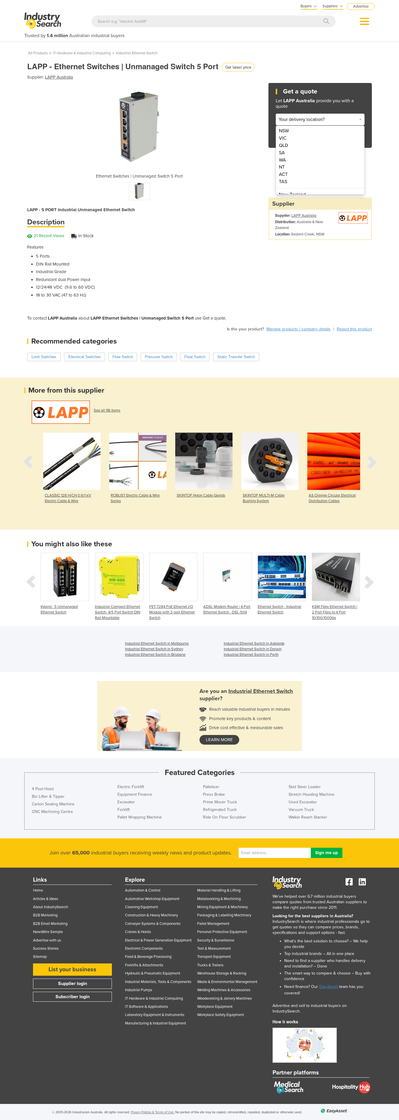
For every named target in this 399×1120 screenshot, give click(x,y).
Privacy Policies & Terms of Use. (152, 1112)
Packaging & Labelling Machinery (224, 915)
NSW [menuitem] (284, 131)
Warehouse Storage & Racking (221, 973)
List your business (72, 969)
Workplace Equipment (215, 1006)
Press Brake (214, 794)
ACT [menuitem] (283, 174)
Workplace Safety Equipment (220, 1014)
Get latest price (238, 67)
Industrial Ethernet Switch (136, 53)
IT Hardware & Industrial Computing (82, 53)
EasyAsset (328, 986)
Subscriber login (72, 997)
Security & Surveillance (215, 940)
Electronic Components (144, 948)
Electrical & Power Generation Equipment (158, 940)
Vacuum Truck (301, 809)
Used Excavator (303, 802)
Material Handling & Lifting (218, 890)
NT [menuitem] (282, 167)
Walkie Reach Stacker (308, 817)
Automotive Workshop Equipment (152, 899)
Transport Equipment (214, 956)
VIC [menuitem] (283, 138)
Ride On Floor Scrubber (224, 817)
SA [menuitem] (282, 153)
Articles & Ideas (45, 899)
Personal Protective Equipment (222, 932)
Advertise (361, 6)
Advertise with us (47, 940)
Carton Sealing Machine (53, 804)
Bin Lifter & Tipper (48, 796)
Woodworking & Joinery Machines (224, 998)
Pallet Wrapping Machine (139, 817)
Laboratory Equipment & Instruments (154, 1014)
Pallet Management (213, 923)
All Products (38, 53)
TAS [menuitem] (283, 182)
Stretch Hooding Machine (311, 794)
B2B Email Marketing (50, 923)
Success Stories (46, 948)
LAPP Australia (59, 77)
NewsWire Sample (48, 932)
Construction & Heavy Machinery (151, 915)
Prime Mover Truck (220, 802)
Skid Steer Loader (305, 786)
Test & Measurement (214, 948)
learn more (219, 739)
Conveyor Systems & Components (153, 923)
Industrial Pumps (138, 990)
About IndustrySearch (50, 907)
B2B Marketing (45, 915)
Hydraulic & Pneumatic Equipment (152, 973)
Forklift (123, 809)
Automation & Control (142, 890)
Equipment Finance (134, 794)
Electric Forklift (130, 786)
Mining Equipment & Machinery (222, 907)
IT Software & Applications (146, 1006)
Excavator (126, 802)
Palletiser (211, 786)
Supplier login (72, 983)
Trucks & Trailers (210, 965)
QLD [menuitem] (283, 145)
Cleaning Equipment (141, 907)
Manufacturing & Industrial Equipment (155, 1023)
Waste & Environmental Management (227, 981)
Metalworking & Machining (219, 899)
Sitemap (40, 956)
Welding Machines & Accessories (223, 990)
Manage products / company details (298, 329)
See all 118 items (107, 410)
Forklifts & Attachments (144, 965)
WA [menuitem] (282, 160)
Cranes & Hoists (138, 932)
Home (38, 890)
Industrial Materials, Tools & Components (158, 981)
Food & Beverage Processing (148, 956)
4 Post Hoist (43, 788)
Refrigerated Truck (220, 809)
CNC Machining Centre (52, 811)
